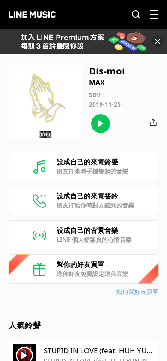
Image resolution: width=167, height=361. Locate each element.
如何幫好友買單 (137, 291)
